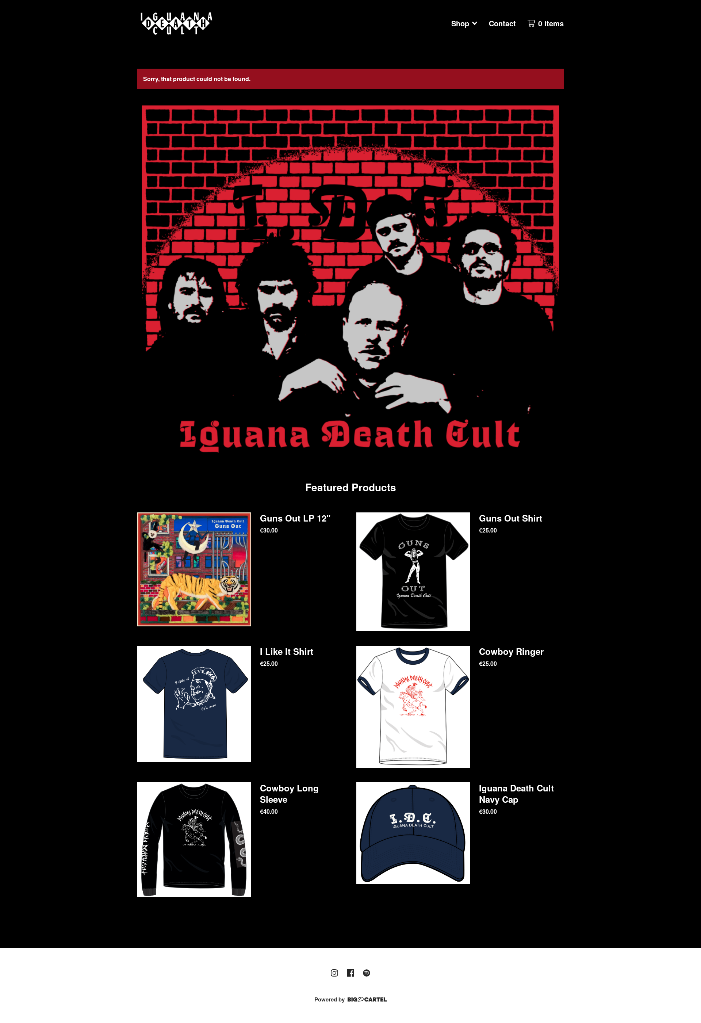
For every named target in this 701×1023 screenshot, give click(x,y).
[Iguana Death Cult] (176, 23)
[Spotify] (366, 973)
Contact (502, 23)
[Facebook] (350, 973)
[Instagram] (334, 973)
